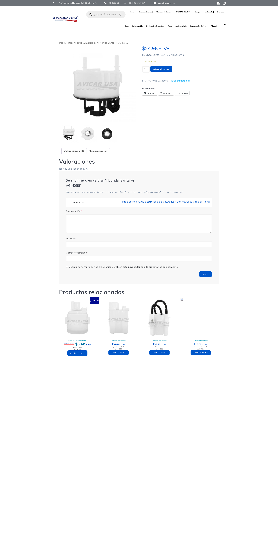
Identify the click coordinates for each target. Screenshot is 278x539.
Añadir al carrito (161, 69)
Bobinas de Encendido (134, 26)
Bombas (220, 12)
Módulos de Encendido (155, 26)
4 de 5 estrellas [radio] (183, 201)
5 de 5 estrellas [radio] (201, 201)
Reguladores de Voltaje (177, 26)
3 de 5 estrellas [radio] (165, 201)
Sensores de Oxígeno (198, 26)
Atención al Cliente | (164, 12)
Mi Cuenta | (209, 12)
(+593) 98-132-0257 (136, 3)
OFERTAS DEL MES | (183, 12)
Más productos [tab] (98, 151)
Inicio (62, 42)
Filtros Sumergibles (85, 42)
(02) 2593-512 (113, 3)
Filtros (70, 42)
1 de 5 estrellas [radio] (130, 201)
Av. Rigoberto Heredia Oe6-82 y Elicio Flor (78, 3)
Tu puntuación (77, 202)
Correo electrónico (77, 252)
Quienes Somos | (146, 12)
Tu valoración (74, 211)
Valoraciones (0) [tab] (74, 151)
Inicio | (133, 12)
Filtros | (214, 26)
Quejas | (198, 12)
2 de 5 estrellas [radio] (147, 201)
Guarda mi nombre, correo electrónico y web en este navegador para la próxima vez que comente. (123, 267)
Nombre (71, 238)
